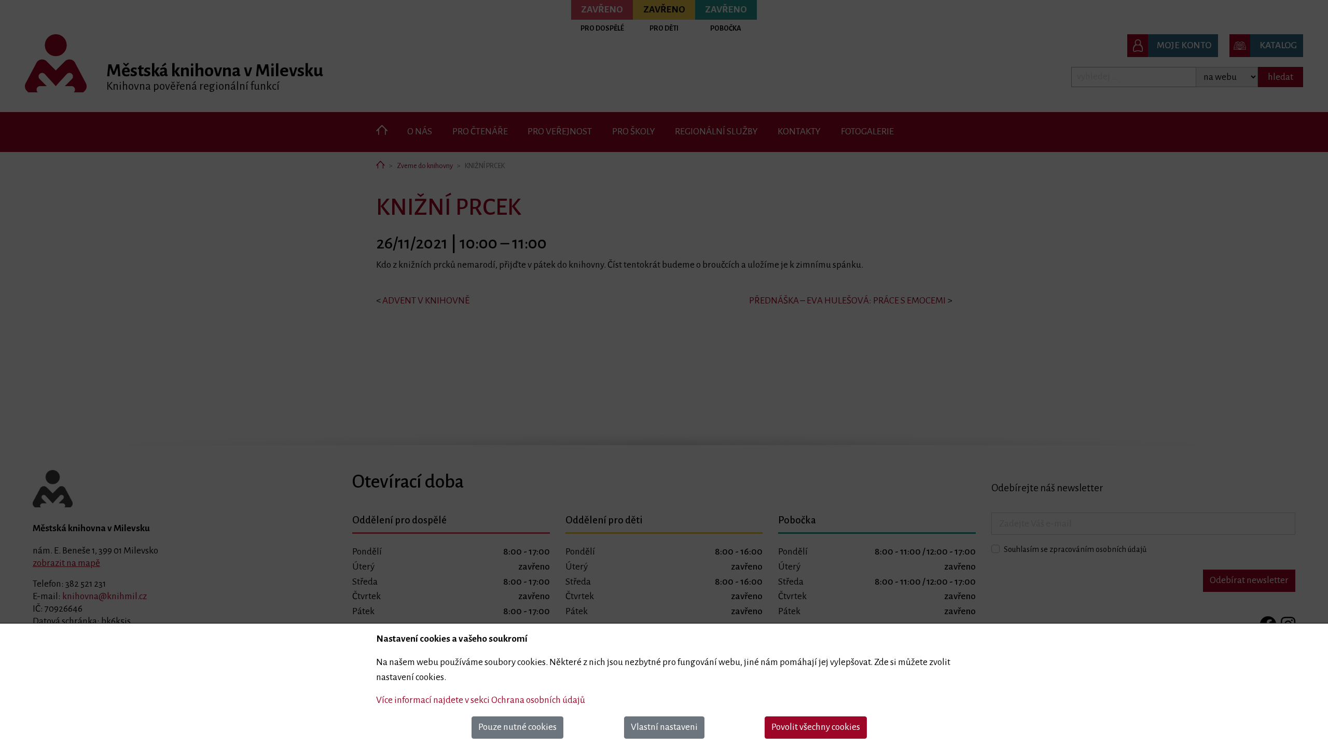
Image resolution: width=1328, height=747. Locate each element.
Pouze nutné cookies (517, 727)
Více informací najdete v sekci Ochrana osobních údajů (480, 700)
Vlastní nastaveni (664, 727)
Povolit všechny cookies (815, 727)
